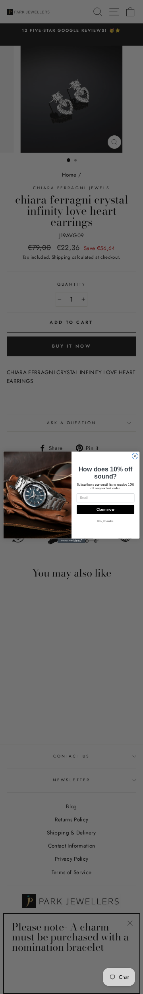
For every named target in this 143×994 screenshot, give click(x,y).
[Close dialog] (135, 456)
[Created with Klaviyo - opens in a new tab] (71, 540)
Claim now (105, 509)
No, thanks (105, 521)
